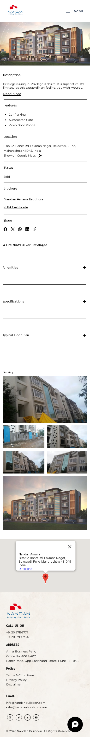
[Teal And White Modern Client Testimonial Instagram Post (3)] (10, 717)
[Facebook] (5, 229)
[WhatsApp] (20, 229)
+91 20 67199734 (17, 637)
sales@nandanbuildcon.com (26, 707)
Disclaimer (14, 684)
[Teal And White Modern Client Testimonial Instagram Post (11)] (36, 717)
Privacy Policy (16, 680)
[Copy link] (34, 229)
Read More (12, 94)
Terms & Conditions (20, 675)
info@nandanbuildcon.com (26, 702)
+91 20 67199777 (17, 632)
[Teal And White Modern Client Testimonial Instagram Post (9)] (27, 717)
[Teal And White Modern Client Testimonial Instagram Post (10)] (19, 717)
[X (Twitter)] (13, 229)
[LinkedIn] (27, 229)
